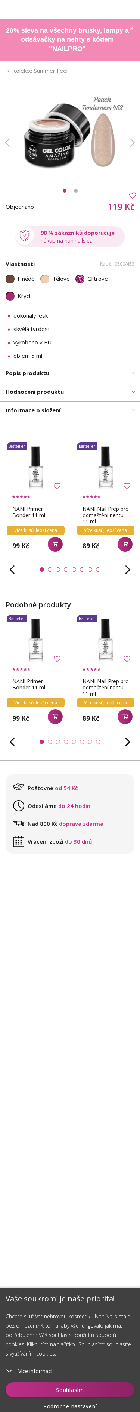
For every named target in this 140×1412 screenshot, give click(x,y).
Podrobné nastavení (70, 1406)
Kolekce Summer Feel (40, 70)
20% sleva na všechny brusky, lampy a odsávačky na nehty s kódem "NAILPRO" (67, 39)
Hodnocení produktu (35, 391)
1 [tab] (64, 191)
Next (132, 142)
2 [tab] (76, 191)
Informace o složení (33, 410)
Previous (7, 142)
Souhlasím (70, 1389)
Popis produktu (27, 373)
